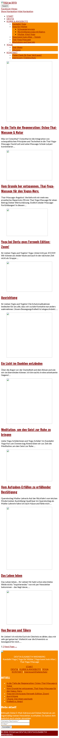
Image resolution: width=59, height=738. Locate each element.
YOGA (10, 44)
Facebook (6, 8)
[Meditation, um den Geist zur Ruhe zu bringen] (29, 423)
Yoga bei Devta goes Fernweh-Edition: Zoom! (28, 693)
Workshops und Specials (23, 42)
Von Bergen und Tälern (16, 630)
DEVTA (10, 18)
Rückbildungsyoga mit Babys (31, 31)
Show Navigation (9, 11)
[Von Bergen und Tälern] (29, 623)
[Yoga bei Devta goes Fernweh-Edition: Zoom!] (27, 235)
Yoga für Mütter (19, 26)
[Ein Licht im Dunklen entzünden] (29, 356)
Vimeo (14, 8)
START (10, 16)
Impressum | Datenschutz (24, 57)
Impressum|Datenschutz (35, 671)
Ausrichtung (9, 297)
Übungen (16, 50)
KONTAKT (12, 52)
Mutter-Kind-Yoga (26, 34)
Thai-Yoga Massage (21, 39)
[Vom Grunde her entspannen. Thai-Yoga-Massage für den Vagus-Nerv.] (29, 179)
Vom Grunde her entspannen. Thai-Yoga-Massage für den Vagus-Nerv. (27, 188)
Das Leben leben (11, 575)
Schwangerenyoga (26, 29)
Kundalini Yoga (19, 24)
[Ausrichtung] (29, 291)
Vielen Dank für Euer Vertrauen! (27, 55)
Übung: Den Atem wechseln (20, 698)
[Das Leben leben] (29, 569)
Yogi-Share (17, 47)
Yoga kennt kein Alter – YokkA (26, 37)
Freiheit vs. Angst (15, 701)
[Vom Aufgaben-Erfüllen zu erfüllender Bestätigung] (29, 480)
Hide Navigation (25, 11)
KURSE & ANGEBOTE (17, 21)
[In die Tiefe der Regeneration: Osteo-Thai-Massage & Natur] (29, 120)
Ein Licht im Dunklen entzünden (22, 363)
